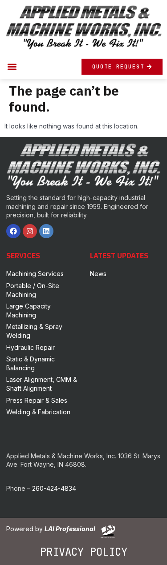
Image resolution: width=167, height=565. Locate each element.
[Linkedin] (46, 231)
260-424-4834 (54, 488)
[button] (11, 66)
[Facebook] (13, 231)
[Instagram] (30, 231)
